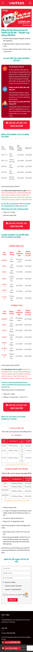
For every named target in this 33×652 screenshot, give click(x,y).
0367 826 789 (12, 642)
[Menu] (2, 3)
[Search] (30, 3)
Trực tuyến (11, 648)
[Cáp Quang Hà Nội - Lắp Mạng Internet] (16, 3)
